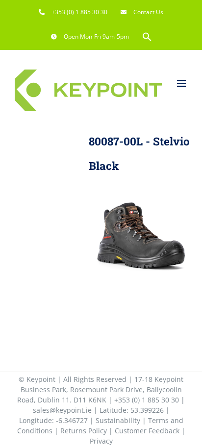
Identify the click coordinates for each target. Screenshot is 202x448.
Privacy (101, 441)
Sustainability (118, 420)
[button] (147, 36)
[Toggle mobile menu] (182, 83)
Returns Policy (83, 430)
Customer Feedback (147, 430)
